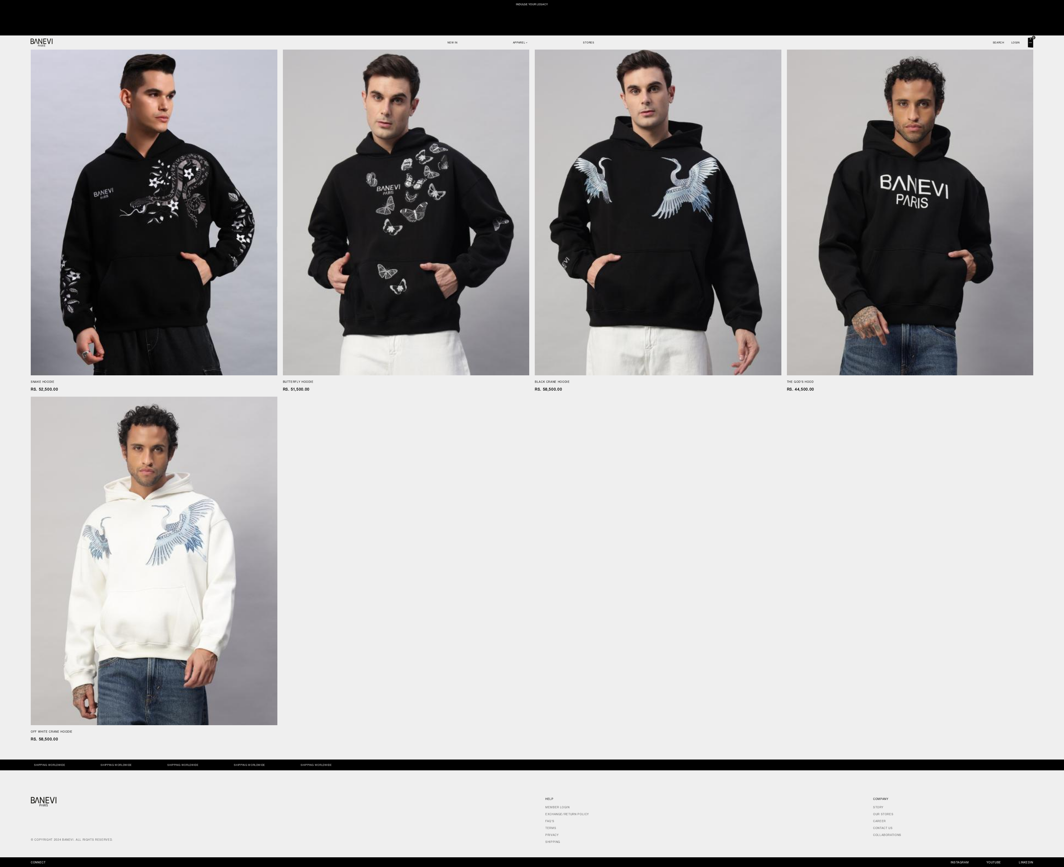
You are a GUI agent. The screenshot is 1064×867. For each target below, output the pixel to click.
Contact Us (882, 828)
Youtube (993, 862)
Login (1015, 42)
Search (998, 42)
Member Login (557, 807)
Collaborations (887, 835)
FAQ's (549, 821)
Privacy (552, 835)
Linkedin (1026, 862)
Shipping (552, 842)
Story (878, 807)
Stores (588, 42)
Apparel (519, 42)
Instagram (960, 862)
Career (879, 821)
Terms (550, 828)
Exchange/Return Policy (567, 814)
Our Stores (883, 814)
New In (452, 42)
